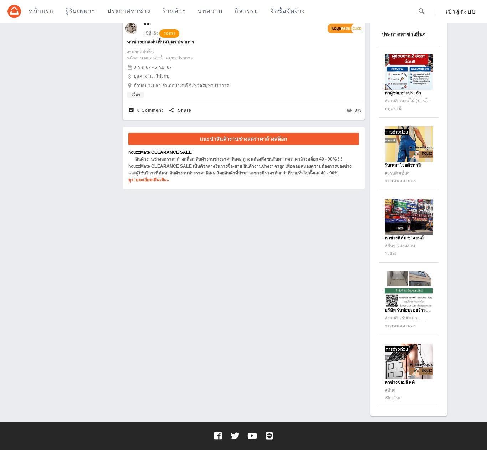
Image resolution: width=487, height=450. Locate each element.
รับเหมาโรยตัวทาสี (403, 165)
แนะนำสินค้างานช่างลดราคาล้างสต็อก (243, 139)
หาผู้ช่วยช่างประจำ (403, 92)
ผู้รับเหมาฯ (80, 11)
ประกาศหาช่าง (128, 11)
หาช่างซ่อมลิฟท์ (400, 382)
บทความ (210, 11)
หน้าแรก (41, 11)
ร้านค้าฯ (174, 11)
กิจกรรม (246, 11)
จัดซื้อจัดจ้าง (287, 11)
